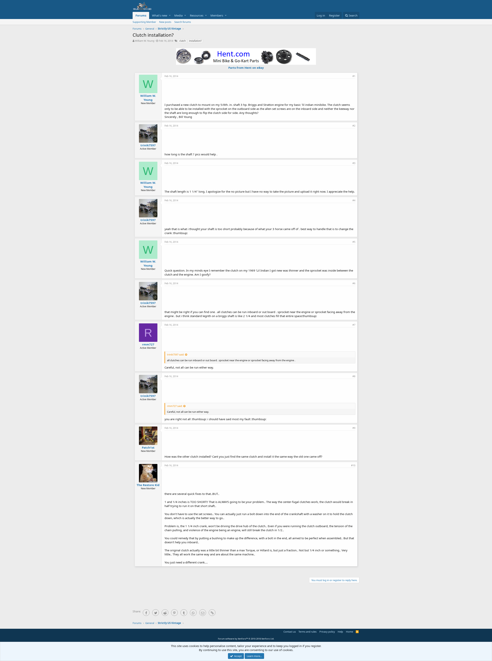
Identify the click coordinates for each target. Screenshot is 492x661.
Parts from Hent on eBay (246, 68)
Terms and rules (307, 631)
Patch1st (148, 447)
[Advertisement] (260, 90)
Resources (196, 15)
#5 (353, 242)
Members (216, 15)
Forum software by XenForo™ (246, 638)
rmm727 (148, 344)
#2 (353, 125)
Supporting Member (144, 22)
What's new (159, 15)
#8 (353, 376)
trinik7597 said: (175, 354)
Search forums (182, 22)
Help (340, 631)
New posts (165, 22)
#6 (353, 283)
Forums (140, 15)
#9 (353, 428)
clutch (182, 40)
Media (178, 15)
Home (349, 631)
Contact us (289, 631)
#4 (353, 200)
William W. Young (144, 40)
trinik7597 (148, 145)
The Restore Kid (148, 485)
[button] (170, 15)
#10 (353, 465)
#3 (353, 163)
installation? (195, 40)
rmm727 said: (174, 406)
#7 (353, 324)
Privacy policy (327, 631)
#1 (353, 76)
